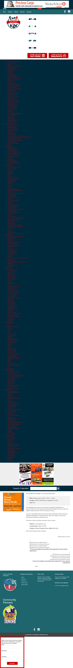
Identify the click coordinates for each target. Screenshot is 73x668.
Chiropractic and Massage (13, 245)
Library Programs (40, 528)
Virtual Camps (11, 117)
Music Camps (11, 91)
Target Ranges (11, 223)
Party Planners (11, 306)
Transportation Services (13, 143)
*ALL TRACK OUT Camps (13, 61)
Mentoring (10, 344)
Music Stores (10, 384)
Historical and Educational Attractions (16, 193)
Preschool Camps (12, 99)
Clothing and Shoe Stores (13, 374)
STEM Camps (11, 110)
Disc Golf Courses (12, 180)
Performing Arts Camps (13, 97)
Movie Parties (11, 301)
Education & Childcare (10, 123)
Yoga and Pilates (11, 434)
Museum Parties (11, 302)
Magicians (10, 299)
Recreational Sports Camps (14, 100)
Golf (8, 399)
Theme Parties (11, 319)
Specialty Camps (11, 106)
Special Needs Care (12, 265)
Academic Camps (12, 63)
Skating (9, 215)
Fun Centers (10, 187)
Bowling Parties (11, 273)
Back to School (11, 437)
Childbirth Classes (12, 243)
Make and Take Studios (13, 200)
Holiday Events (11, 447)
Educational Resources (13, 129)
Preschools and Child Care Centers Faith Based (18, 136)
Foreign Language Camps (13, 76)
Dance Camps (11, 71)
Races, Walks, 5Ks (50, 528)
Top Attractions (11, 228)
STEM (9, 361)
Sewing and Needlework (13, 356)
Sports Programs (8, 389)
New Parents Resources (13, 156)
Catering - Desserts (12, 278)
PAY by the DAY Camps (13, 96)
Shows (9, 458)
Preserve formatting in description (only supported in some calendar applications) (48, 550)
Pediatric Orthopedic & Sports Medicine (16, 262)
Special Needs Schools (13, 142)
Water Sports (10, 432)
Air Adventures (11, 166)
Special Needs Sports (12, 418)
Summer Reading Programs (14, 365)
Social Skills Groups (12, 160)
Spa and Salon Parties (13, 315)
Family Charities (11, 149)
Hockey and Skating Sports (14, 404)
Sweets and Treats (12, 386)
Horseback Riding (12, 407)
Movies (9, 203)
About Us (23, 579)
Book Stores (10, 372)
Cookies (9, 285)
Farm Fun (10, 442)
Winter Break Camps (12, 122)
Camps (6, 60)
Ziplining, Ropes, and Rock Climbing (16, 233)
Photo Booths (11, 309)
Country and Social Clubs (13, 177)
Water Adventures (12, 232)
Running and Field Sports (13, 415)
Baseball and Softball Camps (14, 66)
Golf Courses (11, 192)
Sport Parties (10, 318)
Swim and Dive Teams (13, 425)
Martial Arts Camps (12, 90)
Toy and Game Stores (13, 388)
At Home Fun (11, 172)
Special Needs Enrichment (14, 358)
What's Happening (9, 435)
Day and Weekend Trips (13, 179)
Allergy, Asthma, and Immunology (15, 236)
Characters (10, 281)
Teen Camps (10, 112)
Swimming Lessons (12, 427)
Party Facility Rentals (12, 305)
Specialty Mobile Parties (13, 316)
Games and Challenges (13, 189)
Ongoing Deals (11, 454)
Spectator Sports (11, 216)
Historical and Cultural (13, 339)
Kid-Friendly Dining (12, 381)
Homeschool (10, 132)
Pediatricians (10, 263)
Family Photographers (13, 152)
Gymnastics (10, 401)
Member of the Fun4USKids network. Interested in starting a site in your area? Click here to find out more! (45, 579)
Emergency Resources (13, 147)
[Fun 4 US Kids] (13, 22)
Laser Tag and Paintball (13, 197)
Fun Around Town (9, 164)
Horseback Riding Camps (13, 86)
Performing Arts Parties (13, 308)
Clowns (9, 282)
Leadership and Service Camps (15, 89)
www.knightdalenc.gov (40, 523)
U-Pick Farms (11, 460)
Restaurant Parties (12, 312)
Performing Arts (11, 352)
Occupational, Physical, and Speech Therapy (18, 258)
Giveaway (29, 12)
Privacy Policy (24, 584)
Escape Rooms (11, 182)
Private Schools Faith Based (14, 139)
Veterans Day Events (12, 461)
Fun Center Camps (12, 77)
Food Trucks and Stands (13, 293)
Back (36, 566)
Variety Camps (11, 116)
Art (8, 325)
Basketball (10, 394)
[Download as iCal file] (64, 536)
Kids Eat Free (11, 382)
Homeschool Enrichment (13, 341)
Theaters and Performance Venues (15, 226)
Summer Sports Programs (13, 424)
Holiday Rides (11, 451)
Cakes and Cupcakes (12, 275)
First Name (4, 650)
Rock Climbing (11, 414)
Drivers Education (12, 335)
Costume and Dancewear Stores (15, 376)
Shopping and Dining (9, 369)
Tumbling (10, 429)
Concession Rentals (12, 283)
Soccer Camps (11, 103)
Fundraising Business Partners (14, 153)
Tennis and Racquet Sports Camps (15, 113)
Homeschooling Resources (14, 154)
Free (57, 528)
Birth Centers (11, 239)
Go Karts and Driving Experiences (15, 190)
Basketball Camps (12, 67)
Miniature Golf (11, 202)
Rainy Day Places (12, 210)
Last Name (4, 656)
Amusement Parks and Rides (14, 167)
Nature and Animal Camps (14, 93)
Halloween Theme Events (13, 444)
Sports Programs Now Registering (15, 422)
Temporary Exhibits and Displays (15, 225)
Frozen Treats (11, 379)
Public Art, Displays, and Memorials (16, 209)
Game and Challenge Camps (14, 79)
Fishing (9, 185)
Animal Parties (11, 269)
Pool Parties (10, 311)
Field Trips (10, 183)
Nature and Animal (12, 348)
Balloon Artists (11, 272)
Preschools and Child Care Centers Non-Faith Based (19, 137)
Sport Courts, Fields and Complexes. (16, 217)
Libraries (10, 199)
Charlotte (40, 8)
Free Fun (10, 186)
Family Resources (9, 146)
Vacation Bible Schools (13, 114)
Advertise (22, 12)
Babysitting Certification (13, 326)
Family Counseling (12, 250)
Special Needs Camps (13, 104)
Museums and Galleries (13, 205)
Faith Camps (10, 73)
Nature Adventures (12, 206)
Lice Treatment (11, 255)
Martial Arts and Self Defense (14, 409)
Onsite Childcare (11, 134)
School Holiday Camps (13, 101)
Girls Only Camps (12, 80)
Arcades (9, 170)
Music (9, 346)
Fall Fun (9, 441)
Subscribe (12, 663)
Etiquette (10, 336)
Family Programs (11, 338)
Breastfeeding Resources (13, 242)
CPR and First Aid (12, 246)
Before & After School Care (14, 124)
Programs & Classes (9, 322)
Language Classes (12, 342)
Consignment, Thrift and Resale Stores (16, 375)
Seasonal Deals (11, 457)
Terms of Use (24, 582)
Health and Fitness (12, 402)
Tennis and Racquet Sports (14, 428)
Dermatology (10, 248)
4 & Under (10, 323)
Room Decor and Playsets (13, 385)
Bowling (9, 175)
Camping (10, 176)
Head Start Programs (12, 130)
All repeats (44, 542)
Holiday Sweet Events (12, 452)
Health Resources (9, 235)
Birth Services (11, 240)
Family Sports (11, 397)
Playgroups (10, 159)
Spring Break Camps (12, 109)
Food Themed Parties (12, 292)
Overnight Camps (12, 94)
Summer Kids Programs (13, 364)
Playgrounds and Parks (13, 207)
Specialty (10, 359)
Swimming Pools (11, 222)
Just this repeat (45, 544)
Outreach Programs (12, 349)
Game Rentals (11, 296)
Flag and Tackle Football (13, 398)
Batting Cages (11, 173)
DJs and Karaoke (11, 288)
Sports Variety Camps (12, 107)
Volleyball (10, 431)
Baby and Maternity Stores (14, 371)
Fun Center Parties (12, 295)
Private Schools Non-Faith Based (15, 140)
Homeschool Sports (12, 405)
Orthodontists (11, 259)
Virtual (9, 366)
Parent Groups (11, 157)
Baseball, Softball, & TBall (13, 392)
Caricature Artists (11, 276)
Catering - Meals (11, 279)
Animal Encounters (12, 169)
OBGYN (9, 256)
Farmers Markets (11, 378)
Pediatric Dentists (11, 260)
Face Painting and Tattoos (13, 291)
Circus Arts (10, 328)
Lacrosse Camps (11, 87)
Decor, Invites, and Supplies (14, 286)
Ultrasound (10, 266)
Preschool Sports (11, 412)
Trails (9, 230)
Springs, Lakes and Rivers (13, 219)
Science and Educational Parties (15, 313)
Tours (9, 229)
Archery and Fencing (12, 391)
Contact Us (23, 581)
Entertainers (10, 289)
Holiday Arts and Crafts (13, 445)
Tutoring (9, 144)
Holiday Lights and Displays (14, 448)
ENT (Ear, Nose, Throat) (13, 249)
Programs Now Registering (14, 354)
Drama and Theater (12, 334)
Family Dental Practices (13, 252)
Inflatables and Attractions (13, 298)
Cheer (9, 395)
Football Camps (11, 74)
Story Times (10, 362)
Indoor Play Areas (12, 196)
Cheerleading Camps (12, 69)
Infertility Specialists (12, 253)
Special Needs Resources (13, 162)
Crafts (9, 331)
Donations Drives (11, 438)
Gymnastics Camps (12, 83)
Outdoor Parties (11, 303)
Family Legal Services (13, 150)
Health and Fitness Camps (14, 84)
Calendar (10, 12)
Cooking (9, 329)
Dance (9, 332)
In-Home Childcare (12, 133)
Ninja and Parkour (12, 411)
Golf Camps (10, 81)
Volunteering (10, 368)
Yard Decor (10, 321)
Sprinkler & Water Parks (13, 220)
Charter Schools (11, 126)
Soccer (9, 417)
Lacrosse (10, 408)
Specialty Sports (11, 419)
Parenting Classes (12, 351)
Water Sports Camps (12, 120)
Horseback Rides (11, 195)
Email (2, 644)
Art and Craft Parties (12, 270)
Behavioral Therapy (12, 238)
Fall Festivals (11, 439)
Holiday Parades (11, 450)
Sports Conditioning (12, 421)
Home (4, 12)
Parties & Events (8, 268)
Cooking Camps (11, 70)
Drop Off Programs (12, 127)
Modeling (10, 345)
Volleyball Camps (11, 119)
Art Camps (10, 64)
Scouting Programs (12, 355)
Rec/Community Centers (13, 212)
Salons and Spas (11, 213)
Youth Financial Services (13, 163)
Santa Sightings (11, 455)
